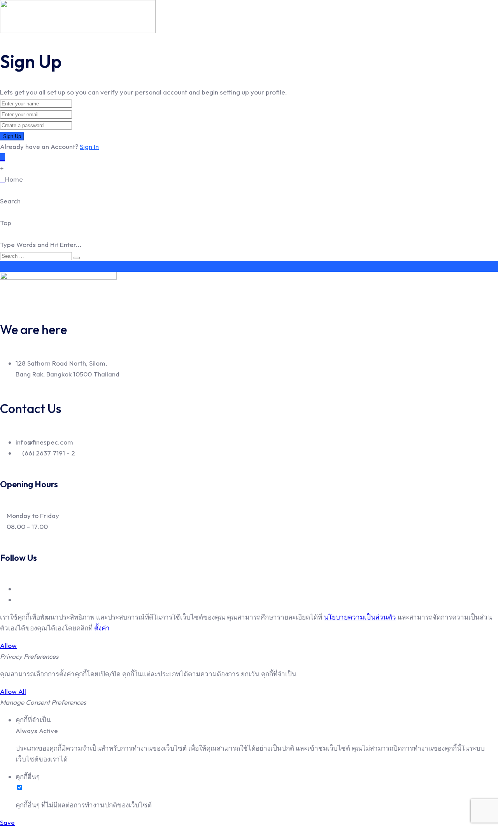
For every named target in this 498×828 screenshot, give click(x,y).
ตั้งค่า (102, 628)
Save (7, 822)
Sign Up (12, 136)
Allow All (13, 691)
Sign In (89, 146)
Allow (8, 645)
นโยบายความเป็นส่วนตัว (360, 617)
